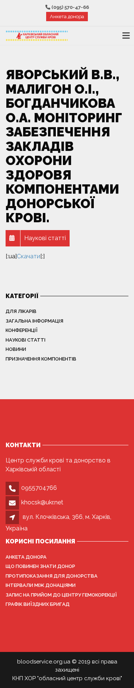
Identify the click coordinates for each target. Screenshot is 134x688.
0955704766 (39, 487)
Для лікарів (21, 311)
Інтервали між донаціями (41, 585)
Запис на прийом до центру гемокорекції (61, 595)
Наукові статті (25, 340)
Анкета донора (67, 16)
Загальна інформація (34, 321)
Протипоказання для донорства (52, 576)
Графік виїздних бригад (38, 604)
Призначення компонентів (41, 359)
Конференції (22, 330)
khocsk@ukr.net (42, 502)
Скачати (28, 256)
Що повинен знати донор (40, 566)
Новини (16, 349)
